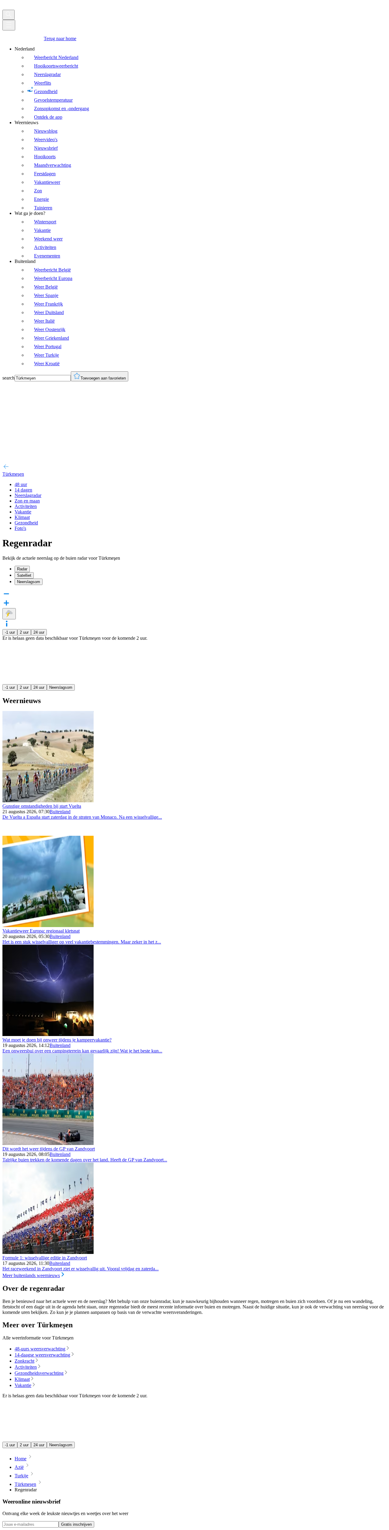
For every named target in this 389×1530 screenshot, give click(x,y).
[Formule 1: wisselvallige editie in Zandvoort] (48, 1252)
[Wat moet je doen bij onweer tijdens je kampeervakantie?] (48, 1034)
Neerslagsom (60, 687)
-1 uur (10, 632)
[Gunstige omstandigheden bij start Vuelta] (48, 800)
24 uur (38, 632)
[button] (194, 624)
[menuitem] (201, 83)
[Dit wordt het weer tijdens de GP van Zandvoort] (48, 1143)
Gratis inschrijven (76, 1524)
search (8, 377)
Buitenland (60, 811)
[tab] (201, 569)
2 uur (24, 632)
